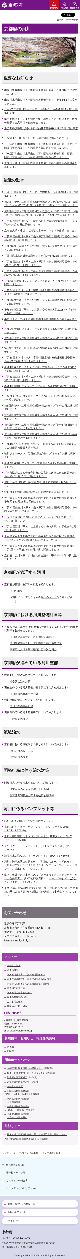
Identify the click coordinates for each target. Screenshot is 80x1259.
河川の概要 (16, 590)
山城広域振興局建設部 (18, 1091)
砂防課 (10, 1051)
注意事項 (20, 122)
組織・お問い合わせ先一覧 (21, 1203)
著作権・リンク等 (15, 1172)
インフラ (22, 1153)
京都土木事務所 (15, 1086)
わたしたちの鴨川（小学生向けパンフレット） (31, 820)
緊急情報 (54, 8)
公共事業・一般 (37, 1153)
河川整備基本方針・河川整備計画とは (32, 637)
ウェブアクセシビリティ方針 (22, 1188)
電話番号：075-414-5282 (19, 931)
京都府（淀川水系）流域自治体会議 (25, 555)
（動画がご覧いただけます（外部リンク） (29, 865)
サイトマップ (14, 1220)
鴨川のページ (49, 597)
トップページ (8, 1153)
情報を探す (74, 8)
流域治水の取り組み (21, 750)
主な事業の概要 (19, 718)
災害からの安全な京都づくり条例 (29, 789)
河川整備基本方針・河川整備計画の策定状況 (36, 643)
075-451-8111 (25, 1246)
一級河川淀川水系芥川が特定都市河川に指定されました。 (38, 138)
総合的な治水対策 (20, 681)
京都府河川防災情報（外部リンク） (25, 1068)
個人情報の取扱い (15, 1164)
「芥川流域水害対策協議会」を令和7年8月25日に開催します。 (41, 255)
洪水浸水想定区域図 (17, 1077)
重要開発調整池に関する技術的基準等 (32, 795)
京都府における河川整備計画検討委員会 (33, 649)
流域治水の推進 (19, 757)
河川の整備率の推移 (21, 706)
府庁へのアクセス (17, 1212)
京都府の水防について (18, 1082)
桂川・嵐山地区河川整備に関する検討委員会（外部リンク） (37, 1134)
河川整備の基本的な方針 (24, 693)
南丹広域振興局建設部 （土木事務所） (18, 1100)
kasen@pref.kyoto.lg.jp (17, 940)
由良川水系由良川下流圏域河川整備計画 (27, 99)
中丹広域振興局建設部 (18, 1106)
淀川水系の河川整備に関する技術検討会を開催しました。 (38, 491)
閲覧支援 (64, 8)
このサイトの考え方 (17, 1180)
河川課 (10, 1047)
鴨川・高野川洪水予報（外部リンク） (26, 1073)
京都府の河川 (13, 965)
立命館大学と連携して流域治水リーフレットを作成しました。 (40, 230)
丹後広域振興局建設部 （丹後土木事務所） (18, 1116)
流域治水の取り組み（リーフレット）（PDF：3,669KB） (38, 855)
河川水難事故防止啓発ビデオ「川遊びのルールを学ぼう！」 (39, 861)
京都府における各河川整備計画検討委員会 (28, 983)
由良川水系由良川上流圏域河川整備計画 (27, 90)
